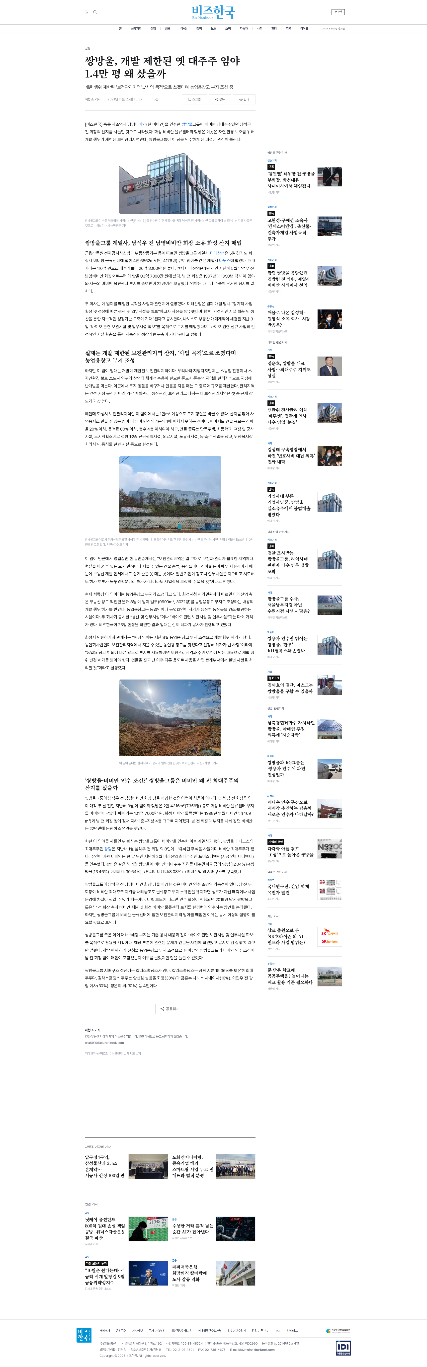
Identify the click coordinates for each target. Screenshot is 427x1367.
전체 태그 (292, 1331)
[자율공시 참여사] (343, 1348)
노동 (213, 28)
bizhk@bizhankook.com (257, 1350)
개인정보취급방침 (181, 1331)
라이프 (304, 28)
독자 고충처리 (157, 1331)
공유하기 (173, 1009)
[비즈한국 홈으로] (214, 12)
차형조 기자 (93, 99)
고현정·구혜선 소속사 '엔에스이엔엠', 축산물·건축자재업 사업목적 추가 (289, 227)
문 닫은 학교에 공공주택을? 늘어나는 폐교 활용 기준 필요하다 (290, 976)
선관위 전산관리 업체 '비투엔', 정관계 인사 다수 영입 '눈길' (287, 413)
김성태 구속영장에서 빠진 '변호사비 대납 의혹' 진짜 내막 (291, 456)
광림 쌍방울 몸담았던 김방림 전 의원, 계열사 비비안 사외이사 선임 (288, 276)
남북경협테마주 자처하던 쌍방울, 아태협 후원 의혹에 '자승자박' (291, 729)
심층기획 (136, 28)
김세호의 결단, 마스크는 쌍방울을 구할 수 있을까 (290, 685)
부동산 (183, 28)
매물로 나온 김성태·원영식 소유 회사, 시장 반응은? (288, 318)
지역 (288, 28)
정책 (199, 28)
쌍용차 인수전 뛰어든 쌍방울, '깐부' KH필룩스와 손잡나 (287, 644)
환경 (274, 28)
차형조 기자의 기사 (98, 1147)
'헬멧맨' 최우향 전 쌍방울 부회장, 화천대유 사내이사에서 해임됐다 (291, 177)
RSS (277, 1331)
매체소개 (104, 1331)
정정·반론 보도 (260, 1331)
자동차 (244, 28)
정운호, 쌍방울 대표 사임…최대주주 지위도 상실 (289, 367)
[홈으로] (84, 1335)
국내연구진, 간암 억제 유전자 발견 (288, 889)
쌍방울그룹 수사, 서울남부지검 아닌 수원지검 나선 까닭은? (288, 605)
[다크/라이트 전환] (86, 12)
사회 (259, 28)
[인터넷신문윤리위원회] (338, 1331)
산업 (153, 28)
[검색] (94, 11)
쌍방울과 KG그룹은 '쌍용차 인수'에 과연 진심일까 (286, 768)
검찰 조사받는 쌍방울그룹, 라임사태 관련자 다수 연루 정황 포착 (288, 559)
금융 (167, 28)
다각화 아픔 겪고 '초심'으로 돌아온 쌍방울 (290, 849)
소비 (228, 28)
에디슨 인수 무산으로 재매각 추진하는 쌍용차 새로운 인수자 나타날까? (290, 808)
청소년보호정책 (237, 1331)
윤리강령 (121, 1331)
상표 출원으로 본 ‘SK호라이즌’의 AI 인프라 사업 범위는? (286, 936)
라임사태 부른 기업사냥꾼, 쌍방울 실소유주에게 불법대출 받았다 (289, 502)
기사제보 (137, 1331)
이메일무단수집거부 (210, 1331)
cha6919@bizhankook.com (104, 1043)
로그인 (338, 12)
